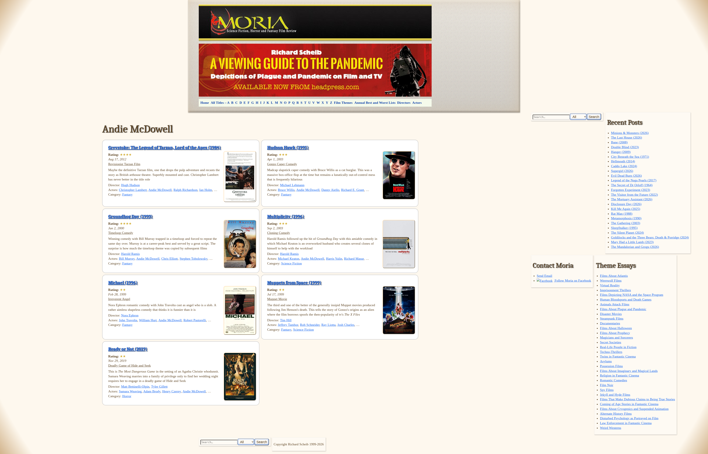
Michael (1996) (123, 282)
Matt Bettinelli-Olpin (135, 386)
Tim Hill (285, 320)
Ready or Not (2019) (127, 349)
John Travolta (128, 320)
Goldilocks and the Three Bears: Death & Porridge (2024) (650, 237)
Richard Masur (354, 258)
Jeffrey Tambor (288, 325)
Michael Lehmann (292, 185)
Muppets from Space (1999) (294, 282)
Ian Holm (205, 190)
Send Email (544, 276)
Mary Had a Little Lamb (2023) (632, 242)
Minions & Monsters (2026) (630, 133)
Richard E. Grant (352, 190)
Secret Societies (610, 342)
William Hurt (148, 320)
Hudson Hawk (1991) (288, 147)
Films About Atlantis (614, 276)
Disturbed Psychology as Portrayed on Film (629, 418)
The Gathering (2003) (625, 223)
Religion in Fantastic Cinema (619, 375)
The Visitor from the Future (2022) (634, 194)
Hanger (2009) (621, 152)
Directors (403, 103)
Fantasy (127, 194)
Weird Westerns (610, 428)
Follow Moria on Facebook (572, 280)
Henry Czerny (171, 391)
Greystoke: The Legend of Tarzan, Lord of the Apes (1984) (164, 147)
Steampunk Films (611, 318)
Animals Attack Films (614, 304)
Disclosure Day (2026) (626, 204)
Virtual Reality (610, 285)
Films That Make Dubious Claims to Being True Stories (637, 399)
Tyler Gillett (159, 386)
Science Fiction (291, 263)
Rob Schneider (310, 325)
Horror (126, 396)
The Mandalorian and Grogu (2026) (635, 247)
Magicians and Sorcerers (616, 337)
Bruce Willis (286, 190)
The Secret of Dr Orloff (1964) (632, 185)
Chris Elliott (169, 258)
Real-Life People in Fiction (618, 347)
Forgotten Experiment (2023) (630, 190)
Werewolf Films (611, 280)
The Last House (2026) (626, 137)
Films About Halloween (616, 328)
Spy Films (607, 390)
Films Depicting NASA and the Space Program (631, 295)
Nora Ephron (129, 315)
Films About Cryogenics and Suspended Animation (634, 409)
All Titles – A (220, 103)
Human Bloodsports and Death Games (625, 299)
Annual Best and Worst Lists (374, 103)
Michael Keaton (288, 258)
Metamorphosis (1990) (626, 218)
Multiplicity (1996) (285, 216)
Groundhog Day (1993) (130, 216)
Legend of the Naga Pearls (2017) (633, 180)
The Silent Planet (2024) (627, 232)
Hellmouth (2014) (623, 161)
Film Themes (343, 103)
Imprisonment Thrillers (615, 290)
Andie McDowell (160, 190)
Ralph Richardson (185, 190)
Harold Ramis (130, 254)
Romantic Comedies (613, 380)
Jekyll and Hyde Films (615, 394)
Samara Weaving (130, 391)
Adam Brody (151, 391)
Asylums (606, 361)
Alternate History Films (616, 413)
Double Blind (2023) (625, 147)
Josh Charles (345, 325)
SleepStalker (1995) (624, 228)
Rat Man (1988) (621, 213)
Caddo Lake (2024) (624, 166)
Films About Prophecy (615, 333)
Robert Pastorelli (194, 320)
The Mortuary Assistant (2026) (631, 199)
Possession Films (611, 366)
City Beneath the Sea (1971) (630, 157)
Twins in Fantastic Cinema (618, 356)
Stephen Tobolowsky (193, 258)
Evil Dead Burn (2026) (626, 176)
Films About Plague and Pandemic (623, 309)
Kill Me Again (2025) (625, 209)
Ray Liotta (328, 325)
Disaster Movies (611, 314)
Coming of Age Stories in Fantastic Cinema (629, 404)
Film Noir (606, 385)
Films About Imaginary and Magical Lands (629, 371)
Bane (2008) (619, 142)
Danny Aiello (330, 190)
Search (594, 117)
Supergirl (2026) (622, 171)
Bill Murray (127, 258)
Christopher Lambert (133, 190)
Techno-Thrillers (611, 352)
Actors (417, 103)
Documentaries (610, 323)
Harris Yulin (334, 258)
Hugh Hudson (130, 185)
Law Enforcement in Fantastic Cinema (626, 423)
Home (204, 103)
